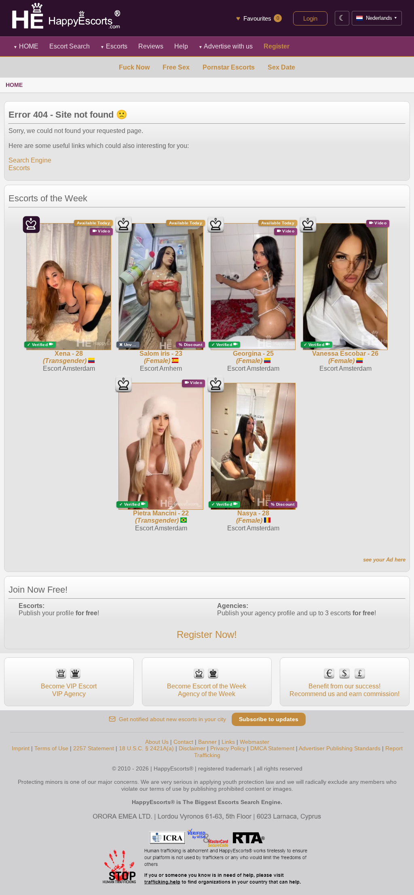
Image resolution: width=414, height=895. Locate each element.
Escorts (113, 46)
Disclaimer (192, 748)
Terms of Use (51, 748)
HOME (25, 46)
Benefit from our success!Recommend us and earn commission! (344, 690)
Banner (207, 742)
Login (310, 18)
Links (228, 742)
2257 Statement (93, 748)
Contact (183, 742)
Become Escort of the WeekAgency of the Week (206, 690)
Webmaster (254, 742)
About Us (157, 742)
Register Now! (207, 634)
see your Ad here (384, 560)
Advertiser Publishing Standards (339, 748)
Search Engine (29, 160)
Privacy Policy (227, 748)
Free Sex (176, 67)
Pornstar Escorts (229, 67)
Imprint (21, 748)
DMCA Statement (272, 748)
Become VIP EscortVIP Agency (69, 690)
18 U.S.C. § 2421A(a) (146, 748)
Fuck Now (134, 67)
